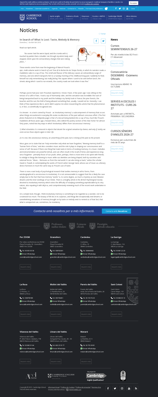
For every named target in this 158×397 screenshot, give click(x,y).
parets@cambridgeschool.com (91, 304)
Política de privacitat (83, 387)
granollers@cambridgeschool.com (63, 257)
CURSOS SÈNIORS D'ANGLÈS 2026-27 (122, 132)
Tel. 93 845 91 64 (28, 345)
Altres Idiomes (131, 16)
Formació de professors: (95, 9)
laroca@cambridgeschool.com (31, 304)
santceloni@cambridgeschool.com (123, 304)
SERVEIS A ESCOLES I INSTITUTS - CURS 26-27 (124, 105)
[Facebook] (96, 41)
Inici (22, 9)
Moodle (81, 9)
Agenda (55, 9)
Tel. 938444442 (88, 251)
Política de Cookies (67, 387)
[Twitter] (103, 41)
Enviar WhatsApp (28, 254)
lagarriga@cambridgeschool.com (123, 257)
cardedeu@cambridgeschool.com (93, 257)
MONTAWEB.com (75, 390)
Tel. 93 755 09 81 (88, 345)
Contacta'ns (72, 9)
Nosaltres (29, 9)
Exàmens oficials (72, 16)
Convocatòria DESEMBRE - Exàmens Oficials (124, 75)
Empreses (85, 16)
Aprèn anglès (55, 16)
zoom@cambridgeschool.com (31, 257)
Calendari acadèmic (42, 9)
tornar (103, 34)
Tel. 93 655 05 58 (28, 251)
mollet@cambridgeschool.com (61, 304)
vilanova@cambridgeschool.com (32, 352)
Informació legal (53, 387)
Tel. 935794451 (57, 298)
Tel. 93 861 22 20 (119, 251)
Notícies (62, 9)
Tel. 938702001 (57, 251)
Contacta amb (116, 211)
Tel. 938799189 (27, 298)
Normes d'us (96, 387)
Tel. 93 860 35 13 (119, 298)
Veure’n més (117, 63)
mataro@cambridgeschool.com (92, 352)
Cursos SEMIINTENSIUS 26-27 (124, 47)
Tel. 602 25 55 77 (58, 345)
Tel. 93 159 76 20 (88, 298)
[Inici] (30, 17)
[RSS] (136, 388)
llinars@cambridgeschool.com (61, 352)
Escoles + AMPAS (98, 16)
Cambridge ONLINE (115, 16)
